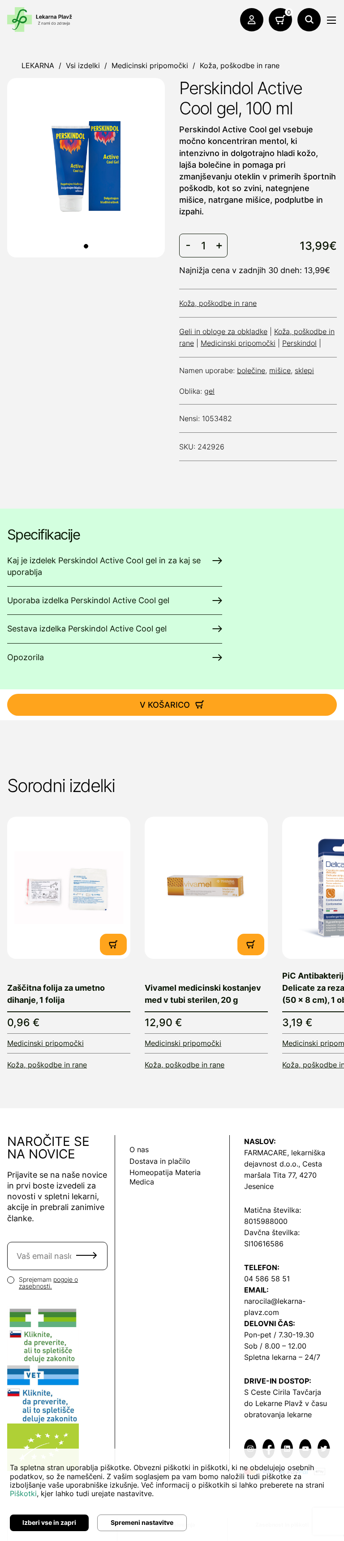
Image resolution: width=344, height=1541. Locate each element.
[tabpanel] (86, 166)
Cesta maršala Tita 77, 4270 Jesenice (283, 1175)
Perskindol (299, 343)
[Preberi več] (68, 888)
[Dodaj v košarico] (113, 944)
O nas (139, 1149)
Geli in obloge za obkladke (223, 331)
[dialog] (172, 1495)
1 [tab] (86, 246)
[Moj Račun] (251, 19)
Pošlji (86, 1255)
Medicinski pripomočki (150, 65)
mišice (280, 370)
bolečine (251, 370)
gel (209, 391)
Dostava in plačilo (159, 1161)
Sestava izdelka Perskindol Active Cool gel (87, 628)
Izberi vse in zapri (49, 1522)
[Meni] (331, 20)
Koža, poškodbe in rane (240, 65)
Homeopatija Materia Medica (165, 1177)
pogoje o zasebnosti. (48, 1282)
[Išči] (309, 19)
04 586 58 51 (267, 1278)
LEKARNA (38, 65)
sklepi (304, 370)
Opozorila (25, 657)
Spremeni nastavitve (142, 1522)
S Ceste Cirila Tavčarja (282, 1392)
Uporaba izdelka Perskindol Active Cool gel (88, 600)
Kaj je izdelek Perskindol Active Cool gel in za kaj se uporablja (104, 566)
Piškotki (23, 1493)
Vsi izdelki (83, 65)
